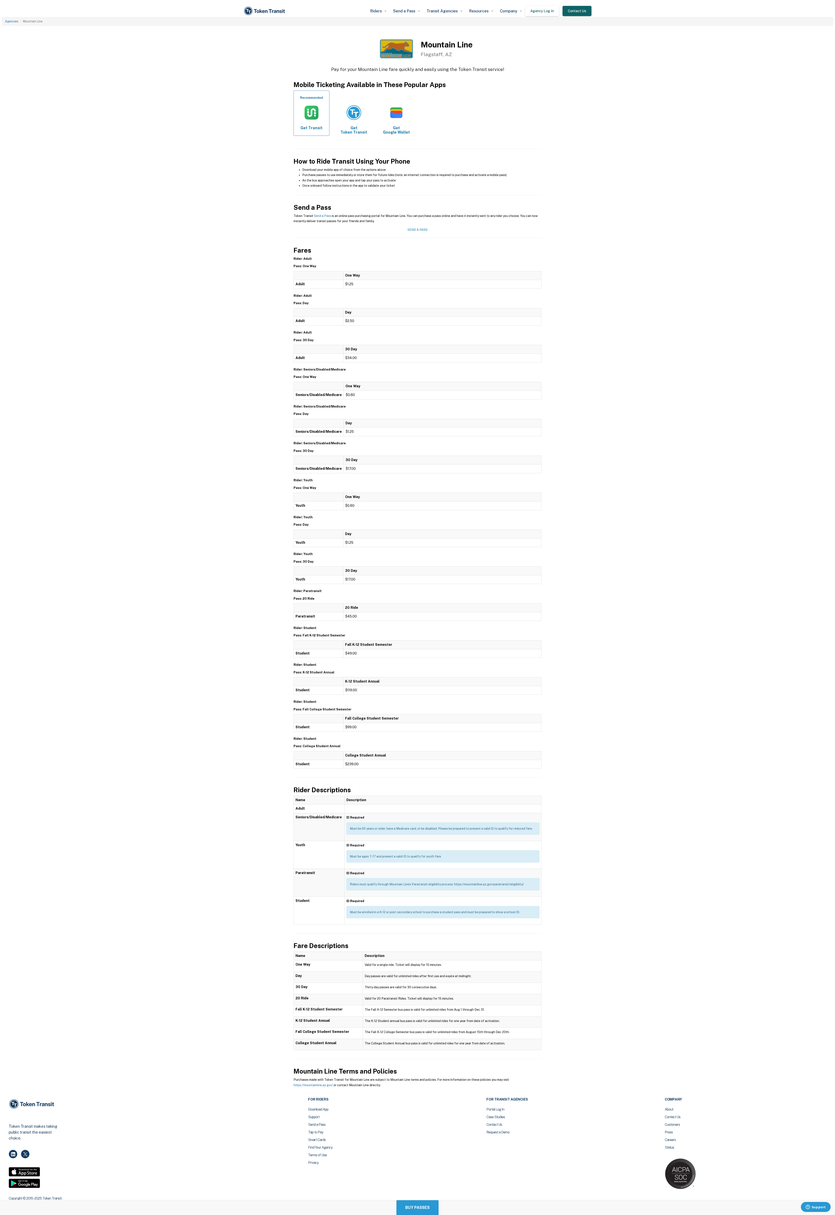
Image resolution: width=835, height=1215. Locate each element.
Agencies (11, 21)
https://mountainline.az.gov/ (313, 1085)
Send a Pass (322, 216)
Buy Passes (417, 1207)
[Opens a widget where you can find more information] (816, 1207)
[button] (378, 10)
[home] (265, 11)
